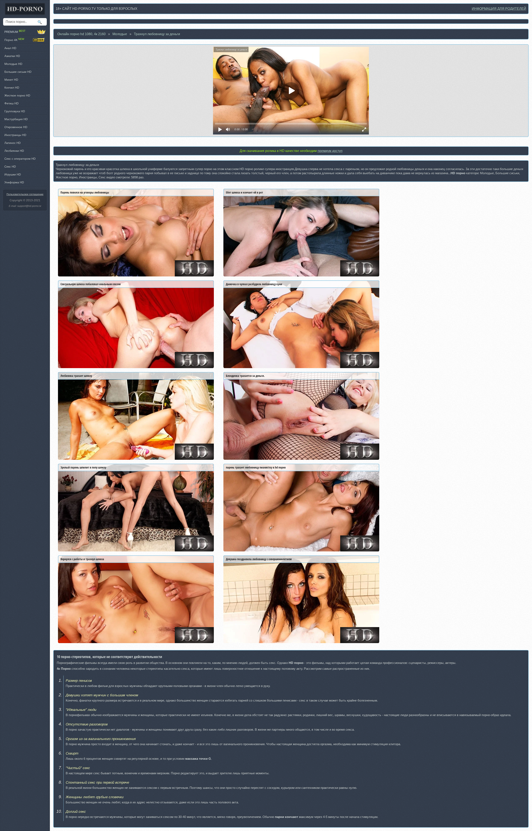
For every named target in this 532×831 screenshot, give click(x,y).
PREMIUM (14, 32)
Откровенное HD (15, 127)
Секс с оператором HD (20, 158)
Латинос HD (12, 142)
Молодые (119, 34)
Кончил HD (11, 87)
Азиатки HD (12, 56)
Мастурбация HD (16, 119)
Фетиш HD (11, 103)
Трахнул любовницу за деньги (157, 34)
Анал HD (10, 48)
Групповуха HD (14, 111)
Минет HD (11, 79)
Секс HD (10, 166)
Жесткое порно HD (17, 95)
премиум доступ (330, 151)
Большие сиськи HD (17, 71)
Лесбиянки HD (14, 150)
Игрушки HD (12, 174)
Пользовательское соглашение (24, 194)
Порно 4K (14, 40)
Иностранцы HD (15, 135)
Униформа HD (14, 182)
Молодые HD (13, 63)
